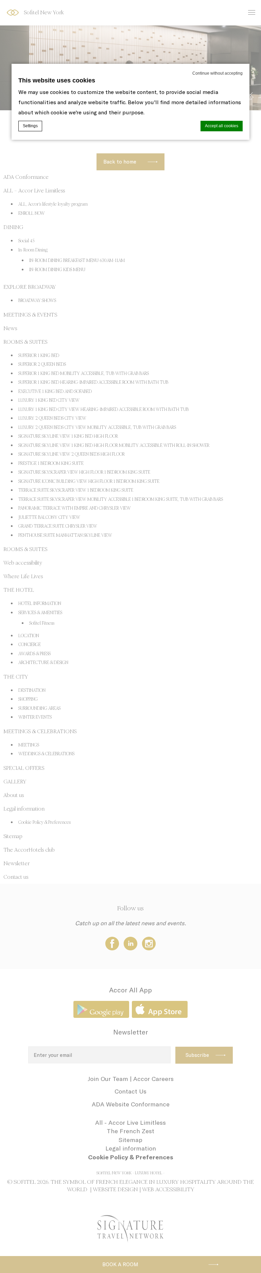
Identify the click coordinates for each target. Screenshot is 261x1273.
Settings (30, 126)
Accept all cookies (221, 126)
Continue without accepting (217, 73)
